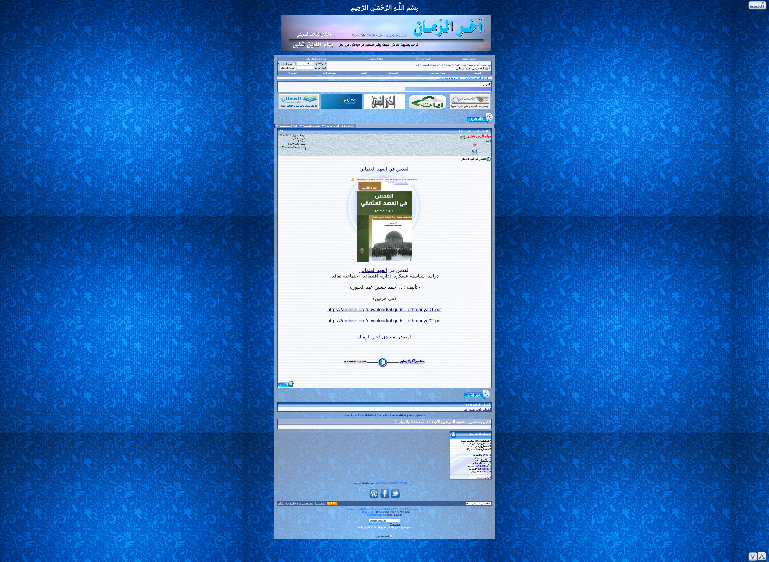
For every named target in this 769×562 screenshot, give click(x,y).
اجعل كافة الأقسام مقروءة (315, 59)
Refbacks (481, 471)
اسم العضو (321, 63)
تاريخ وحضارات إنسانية (433, 65)
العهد (381, 270)
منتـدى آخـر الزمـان (478, 65)
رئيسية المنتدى (469, 59)
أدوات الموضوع (332, 126)
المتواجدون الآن (423, 59)
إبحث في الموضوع (311, 126)
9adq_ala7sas (394, 515)
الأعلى (281, 503)
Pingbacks (481, 468)
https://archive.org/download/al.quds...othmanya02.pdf (384, 320)
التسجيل (477, 73)
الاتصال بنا (320, 503)
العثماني (367, 270)
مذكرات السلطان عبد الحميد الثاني (363, 415)
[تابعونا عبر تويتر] (395, 498)
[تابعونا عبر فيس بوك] (385, 498)
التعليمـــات (393, 73)
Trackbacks (480, 466)
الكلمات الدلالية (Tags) (477, 404)
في (465, 409)
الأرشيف (290, 503)
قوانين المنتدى (484, 477)
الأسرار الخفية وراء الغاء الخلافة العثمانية (403, 415)
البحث (294, 73)
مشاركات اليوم (376, 59)
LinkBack (349, 126)
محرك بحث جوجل (437, 73)
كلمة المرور (320, 68)
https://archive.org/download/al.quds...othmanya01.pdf (384, 309)
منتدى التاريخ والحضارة (456, 65)
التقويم (364, 73)
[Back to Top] (762, 556)
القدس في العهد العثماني (384, 169)
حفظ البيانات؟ (285, 64)
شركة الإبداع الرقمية (364, 483)
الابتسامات (485, 457)
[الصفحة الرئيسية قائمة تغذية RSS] (332, 503)
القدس (471, 409)
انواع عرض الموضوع (288, 126)
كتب (418, 65)
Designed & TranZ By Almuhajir (392, 512)
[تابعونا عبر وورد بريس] (374, 498)
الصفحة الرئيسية (305, 503)
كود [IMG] (486, 460)
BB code (483, 454)
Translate (395, 524)
